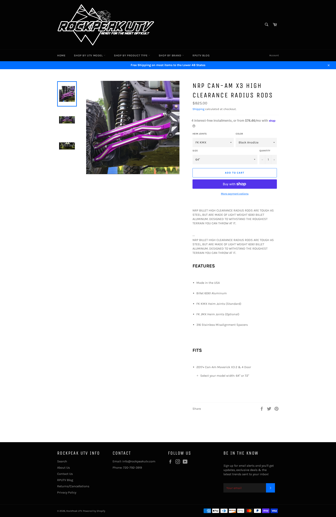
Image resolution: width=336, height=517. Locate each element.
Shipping (198, 109)
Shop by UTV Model (89, 55)
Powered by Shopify (94, 510)
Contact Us (65, 474)
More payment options (234, 193)
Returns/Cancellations (73, 486)
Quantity (264, 150)
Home (61, 55)
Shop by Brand (170, 55)
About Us (63, 467)
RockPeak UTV (74, 510)
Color (239, 133)
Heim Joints (199, 133)
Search (62, 461)
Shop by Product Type (131, 55)
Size (195, 150)
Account (274, 55)
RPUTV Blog (200, 55)
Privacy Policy (66, 492)
